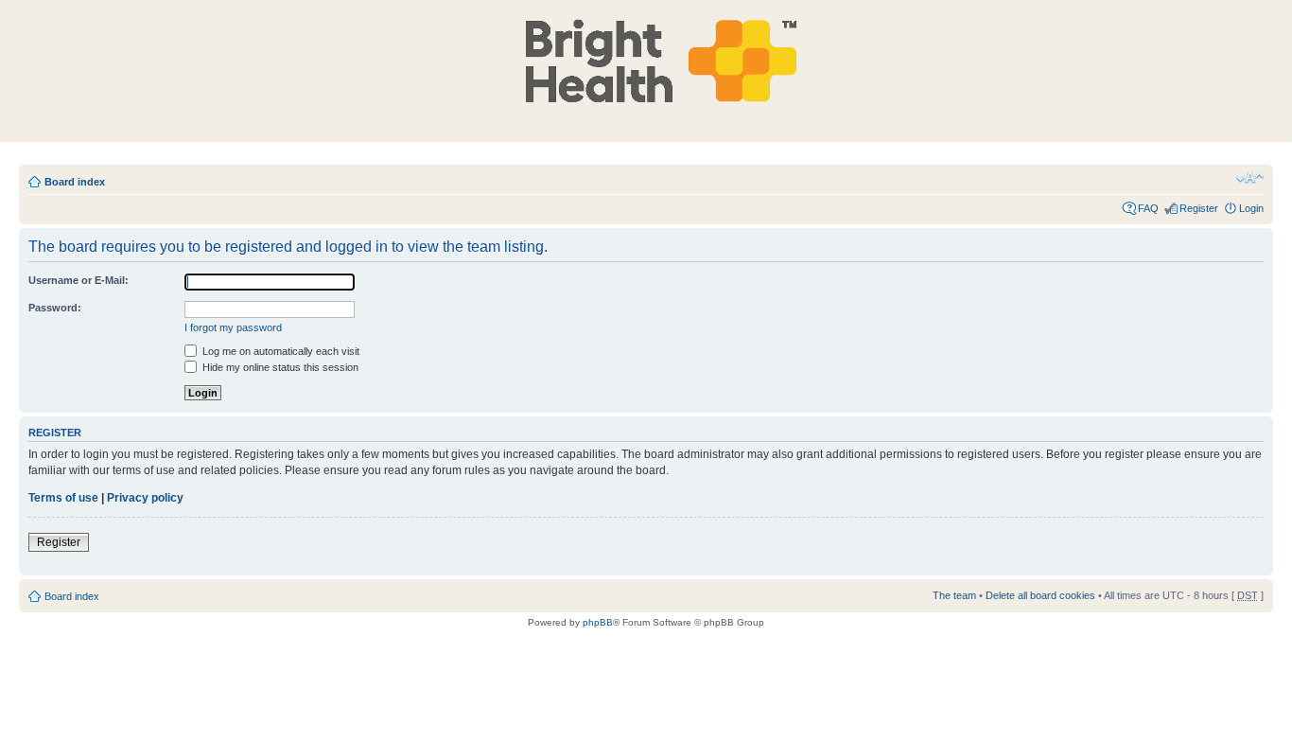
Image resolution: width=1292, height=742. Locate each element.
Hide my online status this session (279, 367)
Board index (74, 181)
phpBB (598, 622)
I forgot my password (233, 327)
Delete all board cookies (1040, 595)
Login (1251, 208)
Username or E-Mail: (78, 280)
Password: (54, 307)
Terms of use (63, 497)
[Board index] (651, 60)
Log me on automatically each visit (279, 351)
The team (954, 595)
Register (1198, 208)
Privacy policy (145, 497)
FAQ (1148, 208)
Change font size (1250, 177)
